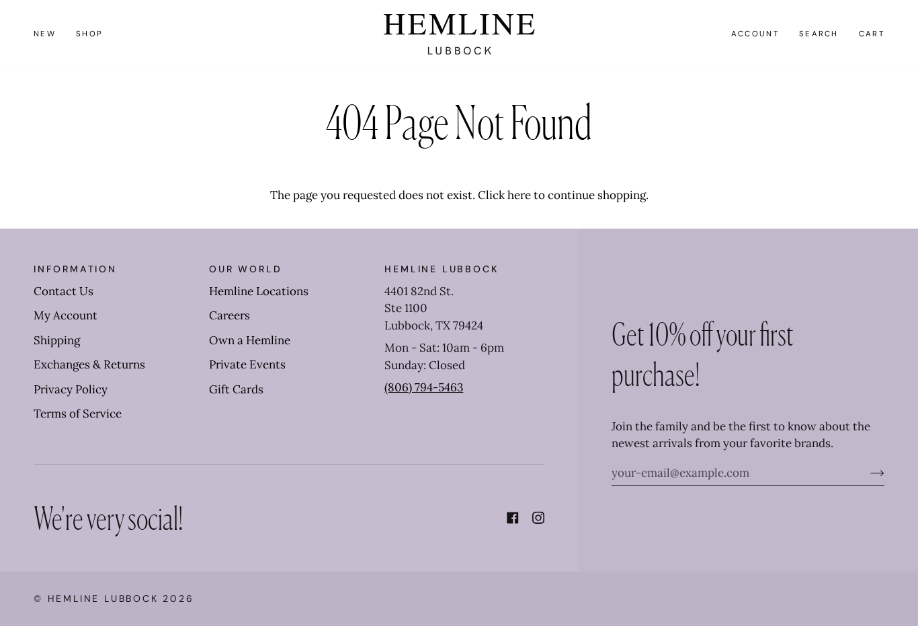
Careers (229, 315)
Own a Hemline (249, 340)
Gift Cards (236, 389)
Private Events (247, 364)
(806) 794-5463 (423, 387)
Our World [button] (245, 269)
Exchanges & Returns (89, 364)
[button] (89, 34)
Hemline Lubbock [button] (441, 269)
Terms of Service (78, 413)
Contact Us (63, 291)
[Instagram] (538, 518)
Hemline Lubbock (103, 598)
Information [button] (75, 269)
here (519, 195)
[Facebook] (513, 518)
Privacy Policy (71, 389)
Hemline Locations (258, 291)
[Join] (866, 472)
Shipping (57, 340)
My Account (65, 315)
